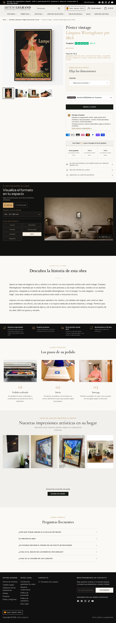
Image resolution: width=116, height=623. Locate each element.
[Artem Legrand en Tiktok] (109, 2)
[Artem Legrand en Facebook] (99, 2)
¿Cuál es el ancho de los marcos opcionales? (58, 552)
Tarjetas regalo (8, 585)
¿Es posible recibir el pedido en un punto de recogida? (58, 545)
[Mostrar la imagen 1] (8, 93)
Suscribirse (104, 590)
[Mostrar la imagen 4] (46, 93)
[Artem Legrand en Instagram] (106, 2)
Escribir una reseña (58, 494)
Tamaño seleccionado (12, 210)
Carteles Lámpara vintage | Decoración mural (24, 20)
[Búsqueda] (58, 8)
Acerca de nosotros (10, 582)
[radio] (8, 205)
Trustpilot (70, 43)
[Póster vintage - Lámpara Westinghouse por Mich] (33, 55)
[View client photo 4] (100, 451)
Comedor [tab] (12, 234)
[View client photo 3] (72, 451)
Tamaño (72, 78)
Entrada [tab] (12, 229)
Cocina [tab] (12, 225)
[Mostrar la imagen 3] (33, 93)
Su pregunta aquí (58, 538)
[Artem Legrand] (17, 8)
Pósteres (6, 596)
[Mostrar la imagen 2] (21, 93)
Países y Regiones (10, 599)
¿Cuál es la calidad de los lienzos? (58, 558)
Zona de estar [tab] (32, 229)
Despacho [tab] (12, 239)
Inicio (4, 20)
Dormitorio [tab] (32, 225)
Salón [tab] (32, 234)
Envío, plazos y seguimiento (102, 617)
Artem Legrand (22, 617)
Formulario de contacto (49, 582)
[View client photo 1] (16, 451)
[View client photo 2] (44, 451)
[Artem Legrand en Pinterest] (103, 2)
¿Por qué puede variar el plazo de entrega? (58, 532)
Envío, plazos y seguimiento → (82, 128)
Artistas (5, 593)
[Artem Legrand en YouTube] (112, 2)
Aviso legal (25, 604)
